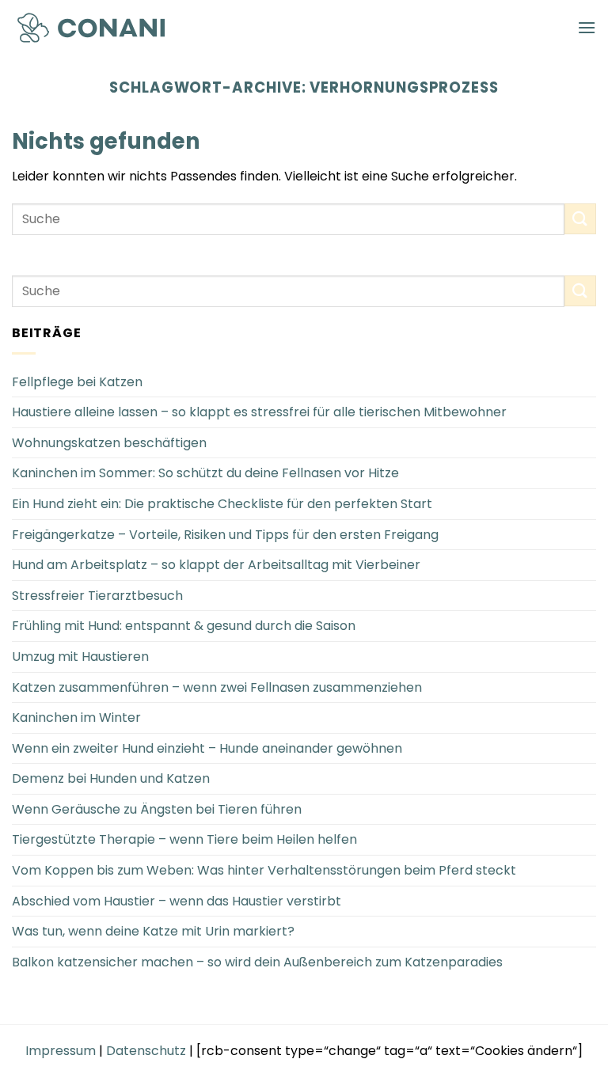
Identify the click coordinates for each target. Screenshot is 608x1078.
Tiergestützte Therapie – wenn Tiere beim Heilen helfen (184, 839)
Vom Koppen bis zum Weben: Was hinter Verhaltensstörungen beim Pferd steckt (264, 870)
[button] (586, 27)
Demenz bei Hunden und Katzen (111, 778)
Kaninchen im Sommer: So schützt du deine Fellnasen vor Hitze (205, 473)
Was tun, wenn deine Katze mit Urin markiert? (153, 931)
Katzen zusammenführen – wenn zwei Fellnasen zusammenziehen (217, 687)
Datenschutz (146, 1051)
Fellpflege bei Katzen (77, 382)
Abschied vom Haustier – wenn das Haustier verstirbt (176, 901)
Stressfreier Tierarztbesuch (97, 595)
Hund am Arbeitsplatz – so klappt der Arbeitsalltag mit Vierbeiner (216, 565)
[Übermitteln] (580, 218)
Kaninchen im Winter (76, 717)
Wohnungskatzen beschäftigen (109, 443)
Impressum (60, 1051)
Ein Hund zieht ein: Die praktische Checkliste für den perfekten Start (222, 504)
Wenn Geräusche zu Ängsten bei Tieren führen (157, 809)
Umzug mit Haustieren (80, 656)
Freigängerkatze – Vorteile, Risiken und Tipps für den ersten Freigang (225, 535)
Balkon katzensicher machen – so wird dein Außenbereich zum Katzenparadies (257, 962)
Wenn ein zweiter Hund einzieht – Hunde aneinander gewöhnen (207, 748)
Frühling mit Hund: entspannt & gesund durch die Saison (183, 626)
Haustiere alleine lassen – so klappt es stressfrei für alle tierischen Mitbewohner (259, 412)
